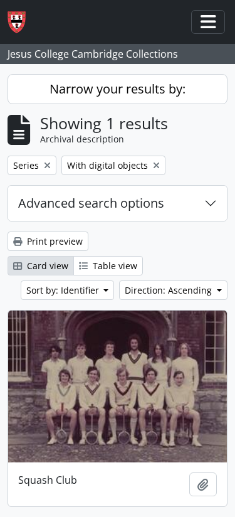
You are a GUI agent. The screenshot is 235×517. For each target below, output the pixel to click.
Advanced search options (91, 203)
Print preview (53, 241)
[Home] (22, 22)
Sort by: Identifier (64, 290)
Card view (46, 266)
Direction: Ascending (169, 290)
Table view (113, 266)
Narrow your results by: (117, 88)
